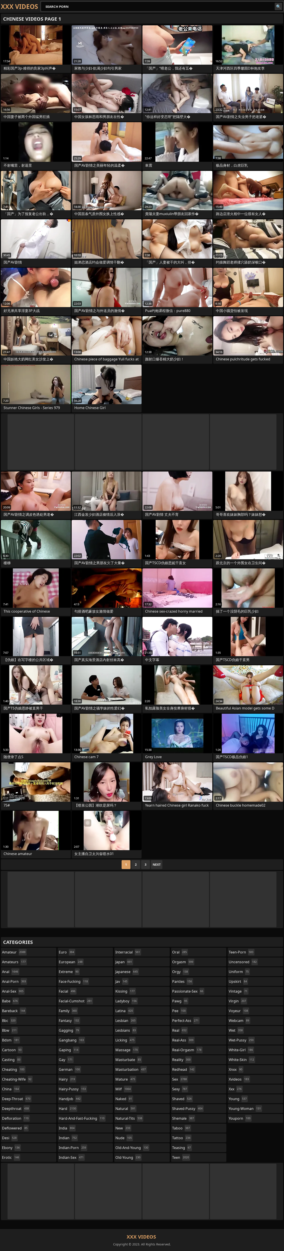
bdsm (10, 1040)
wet (236, 1030)
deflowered (15, 1128)
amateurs (14, 961)
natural (125, 1108)
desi (9, 1137)
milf (123, 1089)
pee (179, 1010)
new (122, 1128)
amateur (14, 952)
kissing (125, 991)
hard (67, 1108)
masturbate (128, 1059)
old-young (127, 1157)
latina (124, 1010)
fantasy (69, 1020)
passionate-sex (187, 991)
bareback (13, 1010)
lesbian (125, 1020)
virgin (237, 1001)
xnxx (235, 1069)
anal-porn (14, 981)
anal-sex (13, 991)
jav (121, 981)
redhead (183, 1069)
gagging (69, 1030)
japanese (126, 971)
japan (123, 961)
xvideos (239, 1079)
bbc (9, 1020)
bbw (9, 1030)
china (10, 1089)
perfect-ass (185, 1020)
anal (10, 971)
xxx (235, 1089)
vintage (238, 991)
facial (67, 991)
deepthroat (15, 1108)
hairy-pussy (72, 1089)
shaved (182, 1098)
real (179, 1030)
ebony (11, 1147)
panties (182, 981)
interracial (127, 952)
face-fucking (73, 981)
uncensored (243, 961)
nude (123, 1137)
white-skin (241, 1059)
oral (179, 952)
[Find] (278, 6)
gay (66, 1059)
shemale (183, 1118)
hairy (67, 1079)
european (71, 961)
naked (123, 1098)
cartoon (12, 1049)
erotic (10, 1157)
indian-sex (71, 1157)
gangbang (71, 1040)
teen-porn (241, 952)
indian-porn (72, 1147)
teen (180, 1157)
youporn (239, 1118)
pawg (179, 1001)
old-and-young (131, 1147)
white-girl (241, 1049)
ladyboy (126, 1001)
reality (181, 1059)
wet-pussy (241, 1040)
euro (66, 952)
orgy (180, 971)
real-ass (182, 1040)
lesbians (125, 1030)
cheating (13, 1069)
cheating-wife (17, 1079)
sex (179, 1079)
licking (124, 1040)
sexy (179, 1089)
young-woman (245, 1108)
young (238, 1098)
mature (125, 1079)
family (68, 1010)
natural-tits (128, 1118)
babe (10, 1001)
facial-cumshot (75, 1001)
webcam (239, 1020)
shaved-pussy (187, 1108)
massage (126, 1049)
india (67, 1128)
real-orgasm (186, 1049)
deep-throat (16, 1098)
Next (157, 864)
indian (68, 1137)
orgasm (182, 961)
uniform (239, 971)
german (69, 1069)
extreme (69, 971)
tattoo (181, 1137)
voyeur (238, 1010)
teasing (181, 1147)
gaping (68, 1049)
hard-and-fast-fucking (82, 1118)
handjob (70, 1098)
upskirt (238, 981)
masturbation (130, 1069)
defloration (15, 1118)
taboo (181, 1128)
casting (11, 1059)
